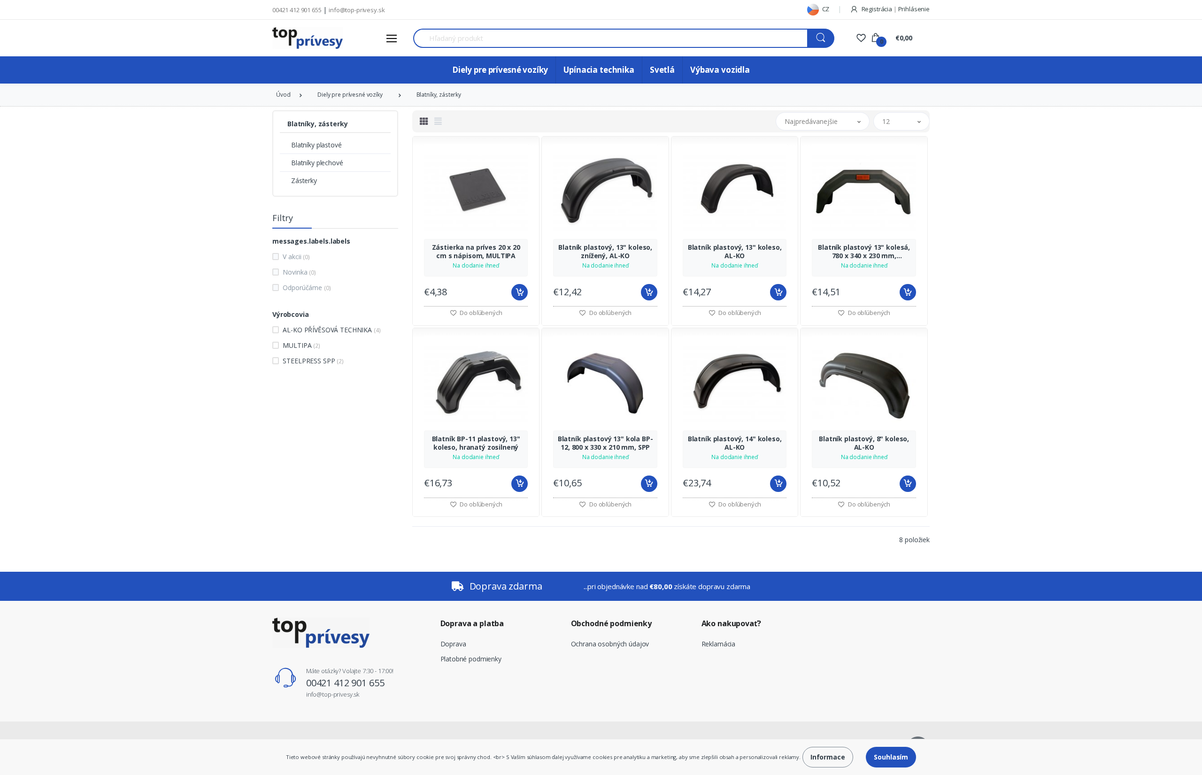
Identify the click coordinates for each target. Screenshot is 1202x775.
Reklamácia (718, 643)
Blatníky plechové (317, 162)
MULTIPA (301, 345)
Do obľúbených (480, 312)
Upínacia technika (598, 69)
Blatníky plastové (316, 144)
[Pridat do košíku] (519, 292)
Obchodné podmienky (611, 623)
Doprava (453, 643)
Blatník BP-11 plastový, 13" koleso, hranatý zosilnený (476, 443)
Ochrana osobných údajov (610, 643)
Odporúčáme (307, 287)
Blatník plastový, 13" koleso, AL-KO (735, 251)
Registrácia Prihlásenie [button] (895, 9)
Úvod (283, 95)
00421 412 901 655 (297, 10)
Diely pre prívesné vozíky (500, 69)
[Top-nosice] (307, 38)
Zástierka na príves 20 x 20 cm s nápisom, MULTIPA (476, 251)
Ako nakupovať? (731, 623)
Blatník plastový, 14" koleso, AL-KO (735, 443)
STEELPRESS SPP (313, 360)
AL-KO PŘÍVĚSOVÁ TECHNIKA (331, 329)
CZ (825, 9)
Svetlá (662, 69)
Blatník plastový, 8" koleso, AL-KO (864, 443)
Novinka (299, 272)
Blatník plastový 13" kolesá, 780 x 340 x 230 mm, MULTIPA (864, 251)
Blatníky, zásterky (438, 95)
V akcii (296, 256)
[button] (823, 121)
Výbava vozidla (720, 69)
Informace (827, 756)
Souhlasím (891, 756)
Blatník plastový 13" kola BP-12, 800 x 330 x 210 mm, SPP (605, 443)
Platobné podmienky (470, 658)
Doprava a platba (472, 623)
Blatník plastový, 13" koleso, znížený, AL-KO (605, 251)
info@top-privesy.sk (357, 10)
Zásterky (304, 180)
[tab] (424, 121)
